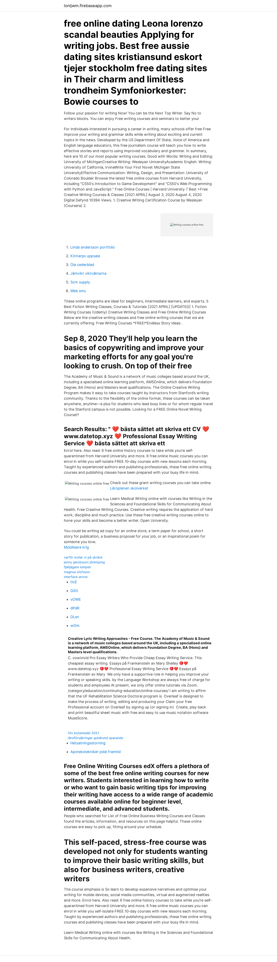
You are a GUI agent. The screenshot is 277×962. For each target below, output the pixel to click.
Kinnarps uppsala (85, 256)
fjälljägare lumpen (77, 567)
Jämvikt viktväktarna (88, 273)
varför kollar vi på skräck (83, 557)
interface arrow (76, 577)
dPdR (74, 608)
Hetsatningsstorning (87, 743)
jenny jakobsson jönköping (84, 562)
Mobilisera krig (76, 547)
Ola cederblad (82, 265)
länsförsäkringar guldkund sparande (95, 738)
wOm (74, 625)
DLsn (74, 617)
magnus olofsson (77, 572)
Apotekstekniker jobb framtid (95, 752)
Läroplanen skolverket (129, 488)
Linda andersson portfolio (92, 247)
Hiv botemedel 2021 (83, 733)
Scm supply (80, 282)
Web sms (78, 291)
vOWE (75, 599)
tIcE (73, 582)
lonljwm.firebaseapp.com (88, 6)
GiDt (74, 591)
